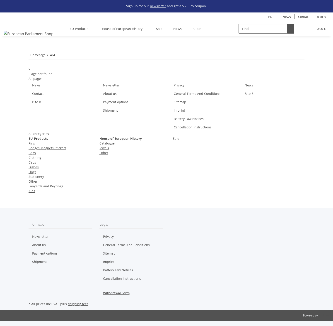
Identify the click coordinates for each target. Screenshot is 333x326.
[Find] (290, 29)
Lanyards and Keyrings (46, 186)
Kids (32, 191)
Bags (32, 153)
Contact (304, 17)
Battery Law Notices (189, 119)
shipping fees (78, 304)
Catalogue (107, 143)
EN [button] (270, 17)
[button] (301, 29)
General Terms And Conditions (197, 93)
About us (110, 93)
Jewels (104, 148)
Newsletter (111, 85)
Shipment (110, 110)
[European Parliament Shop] (28, 34)
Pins (32, 143)
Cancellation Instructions (193, 127)
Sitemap (180, 102)
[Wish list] (308, 29)
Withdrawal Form (116, 293)
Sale (175, 138)
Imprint (179, 110)
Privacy (179, 85)
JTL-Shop (324, 315)
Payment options (115, 102)
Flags (32, 172)
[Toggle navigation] (9, 25)
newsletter (158, 6)
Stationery (36, 176)
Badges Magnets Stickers (47, 148)
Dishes (34, 167)
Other (33, 181)
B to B (321, 17)
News (286, 17)
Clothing (35, 157)
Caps (32, 162)
